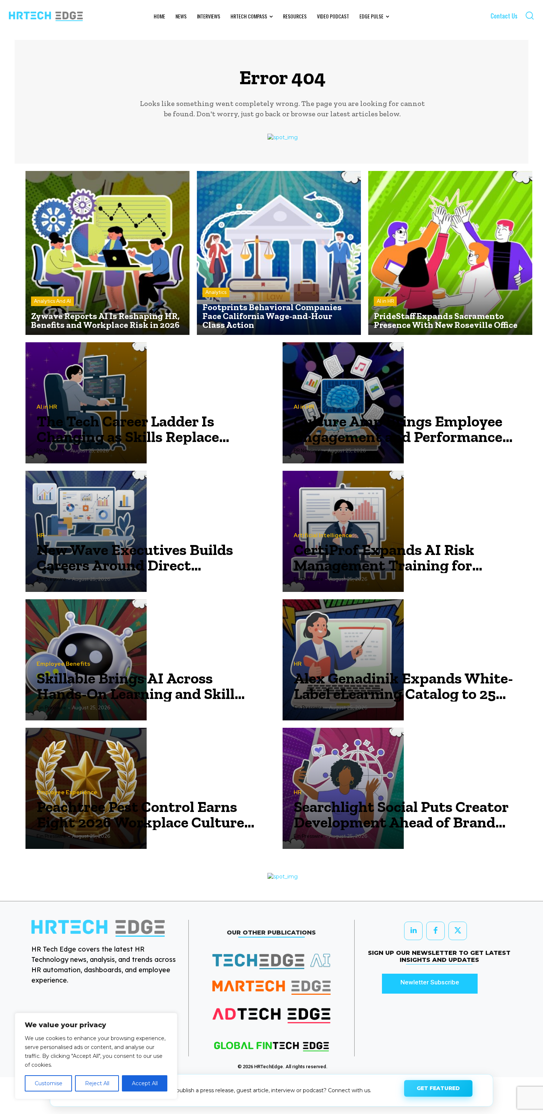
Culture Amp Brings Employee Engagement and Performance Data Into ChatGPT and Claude (399, 429)
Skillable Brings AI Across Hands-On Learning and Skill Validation (136, 686)
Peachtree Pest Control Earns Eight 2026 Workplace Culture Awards (140, 814)
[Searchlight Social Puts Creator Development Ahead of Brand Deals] (343, 788)
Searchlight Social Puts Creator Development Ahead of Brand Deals (401, 814)
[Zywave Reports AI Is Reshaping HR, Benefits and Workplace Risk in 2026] (107, 253)
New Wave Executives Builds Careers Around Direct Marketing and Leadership (135, 557)
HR (40, 535)
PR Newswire (51, 451)
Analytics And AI (52, 301)
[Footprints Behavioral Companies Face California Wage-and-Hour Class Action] (279, 253)
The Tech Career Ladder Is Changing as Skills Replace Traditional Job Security (128, 429)
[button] (529, 15)
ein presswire (51, 579)
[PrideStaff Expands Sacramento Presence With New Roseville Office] (450, 253)
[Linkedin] (413, 931)
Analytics (215, 292)
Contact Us (504, 15)
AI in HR (385, 301)
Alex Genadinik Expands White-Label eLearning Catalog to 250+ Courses (403, 686)
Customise (48, 1083)
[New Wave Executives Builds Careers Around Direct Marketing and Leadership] (86, 531)
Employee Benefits (63, 664)
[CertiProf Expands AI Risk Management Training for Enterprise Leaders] (343, 531)
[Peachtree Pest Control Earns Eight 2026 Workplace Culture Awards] (86, 788)
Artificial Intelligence (323, 535)
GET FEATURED (438, 1090)
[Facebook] (435, 931)
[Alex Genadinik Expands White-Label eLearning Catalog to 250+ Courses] (343, 659)
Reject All (97, 1083)
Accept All (145, 1083)
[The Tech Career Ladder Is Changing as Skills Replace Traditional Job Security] (86, 402)
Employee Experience (67, 792)
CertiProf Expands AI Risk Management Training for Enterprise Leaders (384, 557)
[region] (96, 1056)
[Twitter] (457, 931)
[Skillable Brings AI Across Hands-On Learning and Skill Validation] (86, 659)
